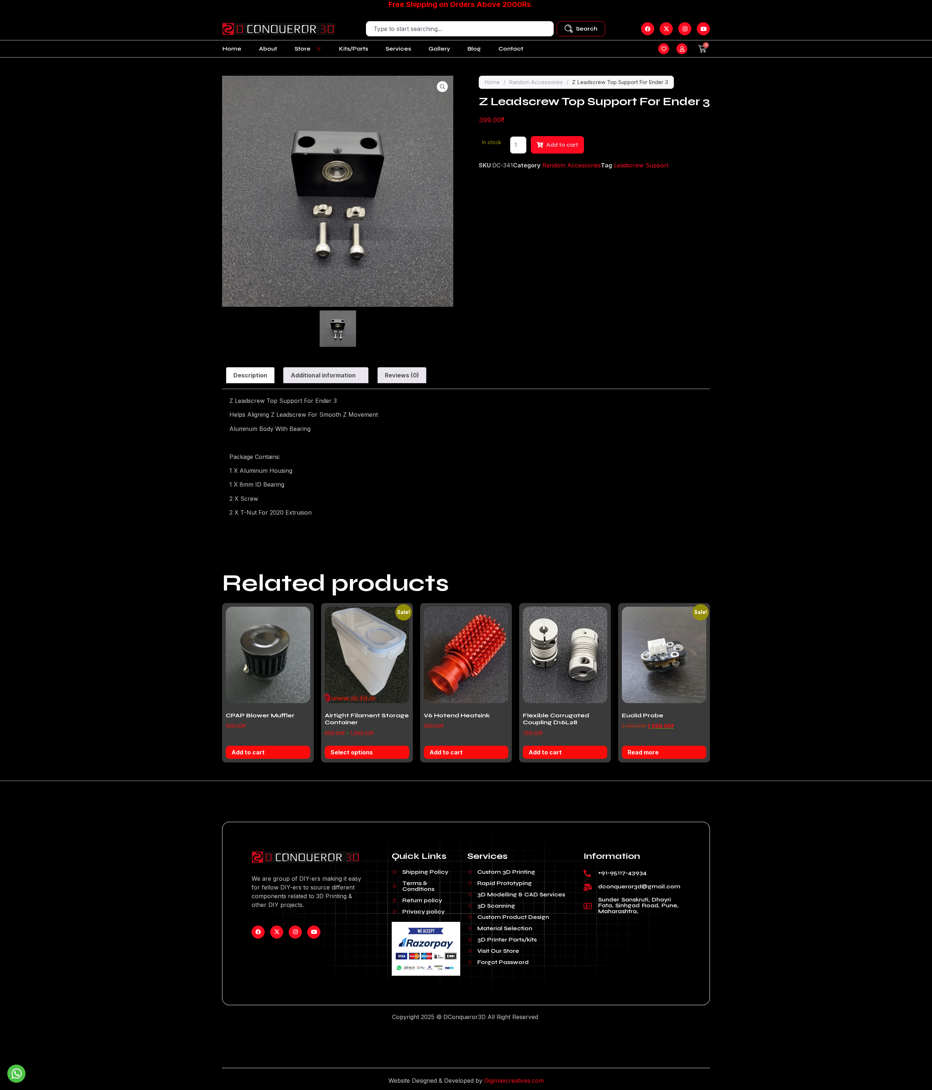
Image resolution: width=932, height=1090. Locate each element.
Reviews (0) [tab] (402, 375)
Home (231, 48)
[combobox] (460, 28)
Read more (643, 752)
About (268, 48)
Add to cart (562, 144)
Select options (352, 752)
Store (303, 48)
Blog (474, 48)
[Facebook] (258, 932)
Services (398, 48)
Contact (510, 48)
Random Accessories (536, 82)
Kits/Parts (353, 48)
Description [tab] (250, 375)
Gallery (439, 48)
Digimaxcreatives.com (514, 1080)
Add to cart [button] (248, 752)
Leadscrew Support (641, 165)
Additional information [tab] (323, 375)
